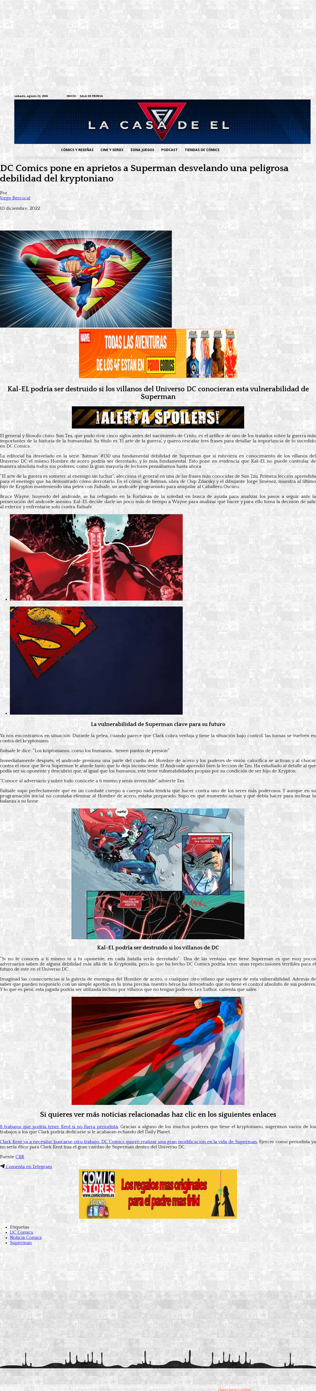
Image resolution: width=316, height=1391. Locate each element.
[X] (291, 96)
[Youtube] (299, 96)
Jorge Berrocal (15, 198)
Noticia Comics (26, 1237)
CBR (20, 1156)
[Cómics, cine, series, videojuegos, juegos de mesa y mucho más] (132, 121)
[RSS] (268, 96)
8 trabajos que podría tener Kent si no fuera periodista (59, 1126)
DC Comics (21, 1232)
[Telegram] (283, 96)
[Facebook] (253, 96)
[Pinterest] (79, 216)
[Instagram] (260, 96)
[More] (97, 216)
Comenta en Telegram (28, 1166)
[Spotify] (276, 96)
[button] (262, 150)
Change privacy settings (234, 1389)
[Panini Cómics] (158, 376)
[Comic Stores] (158, 1217)
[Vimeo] (241, 96)
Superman (21, 1242)
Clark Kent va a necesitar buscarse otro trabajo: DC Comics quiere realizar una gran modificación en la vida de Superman (128, 1141)
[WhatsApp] (61, 216)
